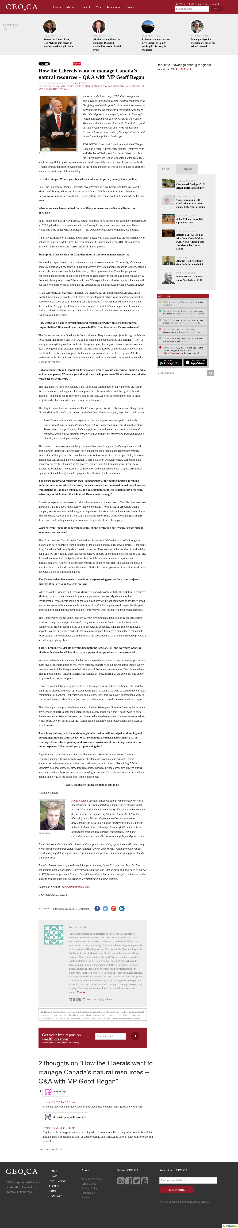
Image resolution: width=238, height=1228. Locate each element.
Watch (87, 7)
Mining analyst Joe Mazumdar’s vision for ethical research (203, 43)
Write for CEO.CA (91, 1179)
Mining (89, 86)
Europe (80, 86)
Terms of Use (88, 1183)
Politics (53, 89)
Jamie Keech (79, 83)
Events (129, 7)
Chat (99, 7)
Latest (166, 169)
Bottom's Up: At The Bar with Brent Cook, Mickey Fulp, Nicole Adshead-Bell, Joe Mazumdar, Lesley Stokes (190, 242)
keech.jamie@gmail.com (75, 886)
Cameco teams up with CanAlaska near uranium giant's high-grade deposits (190, 203)
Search (85, 1197)
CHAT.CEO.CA (181, 69)
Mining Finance (103, 86)
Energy (71, 86)
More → (81, 992)
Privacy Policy (89, 1188)
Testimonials (88, 1192)
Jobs (52, 1191)
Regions (64, 89)
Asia (63, 86)
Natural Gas (133, 86)
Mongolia (119, 86)
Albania (55, 86)
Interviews (113, 7)
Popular (187, 169)
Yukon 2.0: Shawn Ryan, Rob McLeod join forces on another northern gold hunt (58, 43)
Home (57, 7)
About (70, 7)
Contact (55, 1196)
